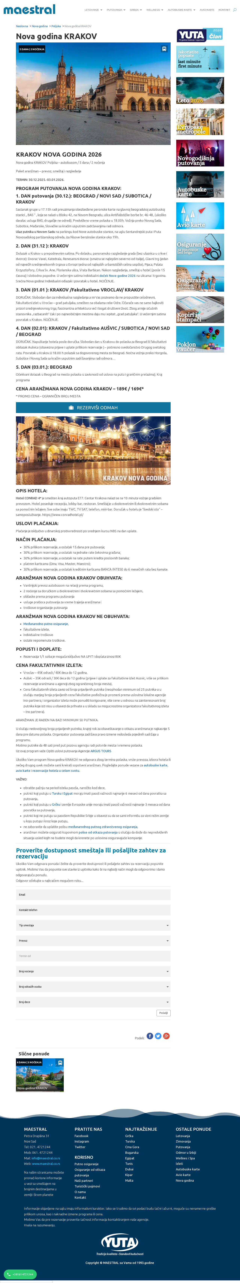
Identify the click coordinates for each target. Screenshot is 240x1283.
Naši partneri (84, 1180)
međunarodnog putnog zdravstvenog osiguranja (102, 826)
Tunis (129, 1163)
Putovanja (114, 9)
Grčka (129, 1136)
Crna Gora (132, 1147)
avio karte (23, 770)
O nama (80, 1192)
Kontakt (224, 9)
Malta (129, 1180)
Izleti (179, 1163)
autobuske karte (155, 765)
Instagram (82, 1141)
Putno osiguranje (87, 1164)
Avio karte (207, 9)
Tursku (57, 793)
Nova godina (40, 26)
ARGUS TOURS (101, 751)
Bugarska (132, 1152)
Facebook (81, 1136)
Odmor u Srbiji (186, 1152)
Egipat (68, 793)
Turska (130, 1141)
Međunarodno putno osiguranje (45, 624)
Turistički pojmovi (87, 1186)
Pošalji (163, 1012)
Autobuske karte (180, 9)
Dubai (129, 1169)
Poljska (56, 26)
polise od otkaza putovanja (98, 832)
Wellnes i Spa (185, 1158)
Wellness (153, 9)
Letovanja (183, 1136)
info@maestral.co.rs (46, 1158)
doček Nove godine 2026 (117, 275)
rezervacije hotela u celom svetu (55, 770)
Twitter (80, 1147)
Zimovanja (183, 1141)
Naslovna (22, 26)
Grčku (56, 804)
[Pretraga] (234, 10)
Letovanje (92, 9)
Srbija (134, 9)
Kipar (129, 1175)
